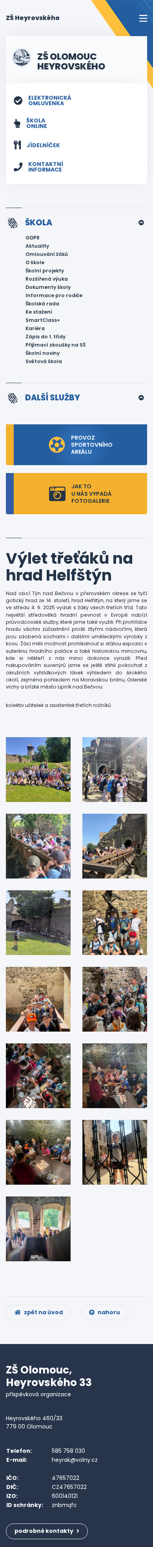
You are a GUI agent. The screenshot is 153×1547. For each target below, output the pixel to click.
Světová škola (44, 361)
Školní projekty (45, 270)
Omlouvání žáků (47, 254)
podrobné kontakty (45, 1531)
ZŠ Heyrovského (33, 17)
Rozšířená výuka (47, 279)
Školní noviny (43, 353)
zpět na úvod (43, 1312)
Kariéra (35, 328)
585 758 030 (68, 1451)
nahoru (108, 1312)
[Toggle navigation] (143, 18)
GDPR (33, 237)
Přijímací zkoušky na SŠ (56, 345)
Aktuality (37, 246)
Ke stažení (39, 312)
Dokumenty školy (48, 287)
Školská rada (42, 303)
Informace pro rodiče (54, 295)
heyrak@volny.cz (75, 1460)
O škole (35, 262)
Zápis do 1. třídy (46, 336)
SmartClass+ (43, 320)
